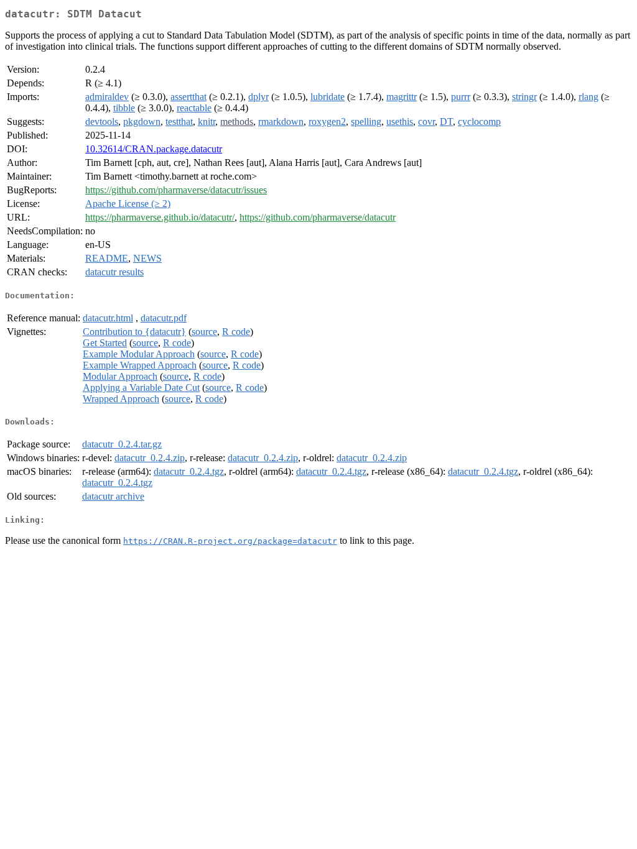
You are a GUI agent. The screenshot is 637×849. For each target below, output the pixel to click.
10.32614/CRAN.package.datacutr (153, 149)
